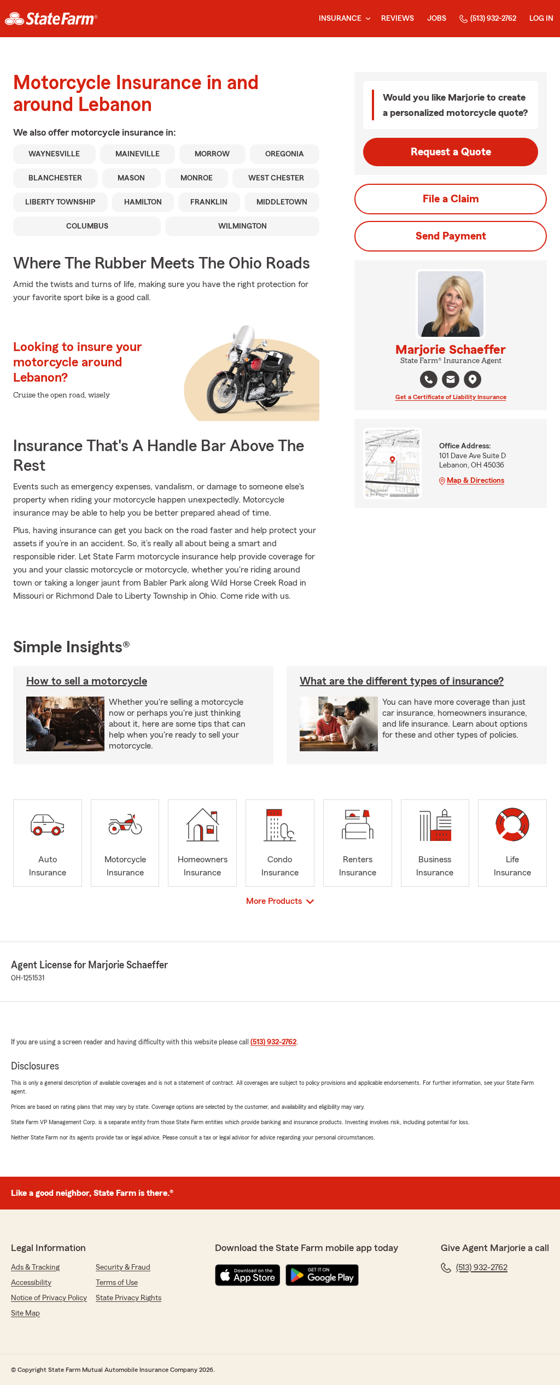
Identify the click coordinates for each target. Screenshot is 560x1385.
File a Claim (451, 199)
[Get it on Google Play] (322, 1275)
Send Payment (451, 236)
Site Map (25, 1313)
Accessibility (31, 1283)
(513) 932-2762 (493, 18)
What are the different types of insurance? (402, 681)
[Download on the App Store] (248, 1275)
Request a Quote (451, 152)
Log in (541, 18)
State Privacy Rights (128, 1298)
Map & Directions (475, 480)
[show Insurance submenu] (365, 18)
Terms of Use (117, 1283)
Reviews (397, 18)
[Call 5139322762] (429, 379)
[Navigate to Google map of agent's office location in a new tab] (472, 379)
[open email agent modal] (450, 381)
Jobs (436, 18)
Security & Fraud (123, 1267)
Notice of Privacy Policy (49, 1298)
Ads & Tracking (35, 1267)
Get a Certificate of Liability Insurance (450, 397)
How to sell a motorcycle (86, 681)
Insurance (340, 18)
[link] (51, 19)
